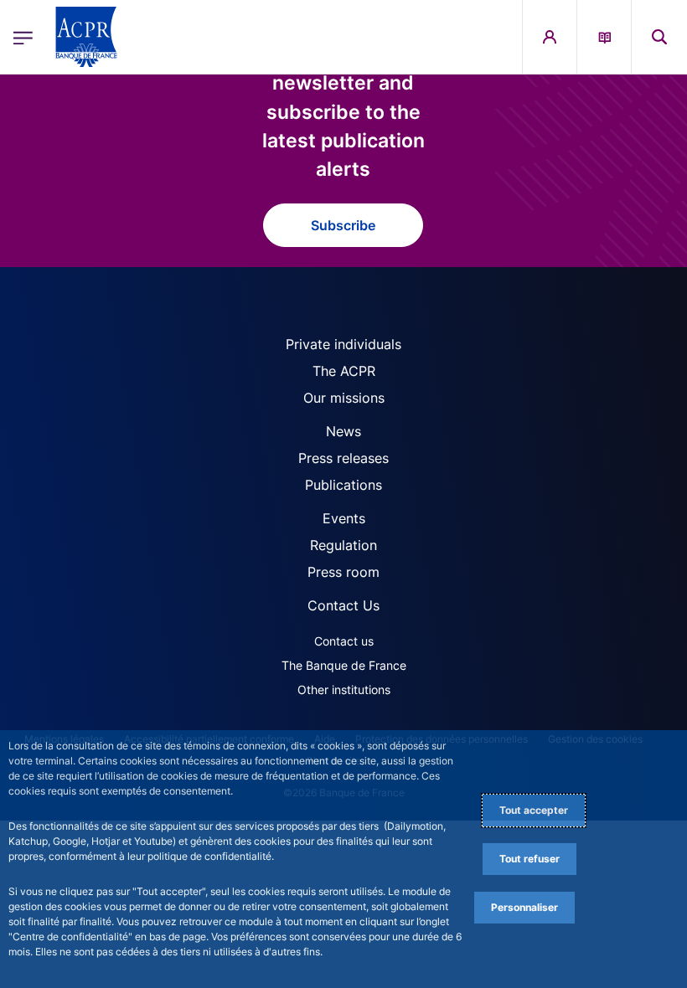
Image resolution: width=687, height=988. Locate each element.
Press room (343, 571)
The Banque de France (344, 665)
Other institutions (343, 689)
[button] (659, 37)
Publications (343, 484)
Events (344, 518)
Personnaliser (524, 907)
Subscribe (343, 225)
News (343, 431)
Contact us (344, 641)
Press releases (343, 458)
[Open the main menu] (23, 36)
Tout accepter (533, 810)
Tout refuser (529, 858)
